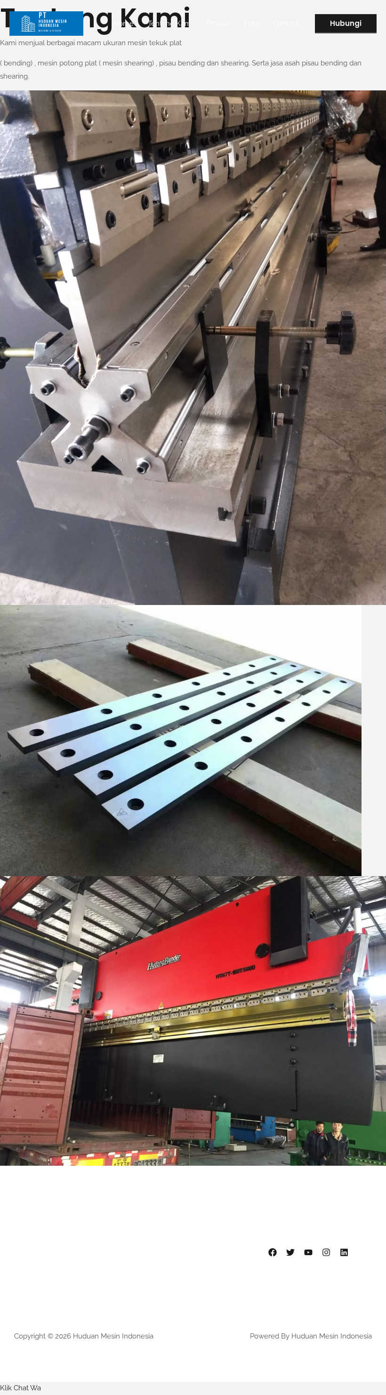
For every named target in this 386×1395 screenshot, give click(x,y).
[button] (346, 23)
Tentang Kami (170, 23)
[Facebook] (272, 1252)
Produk (218, 23)
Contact (285, 23)
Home (123, 23)
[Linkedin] (344, 1252)
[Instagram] (326, 1252)
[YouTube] (308, 1252)
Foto (251, 23)
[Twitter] (290, 1252)
